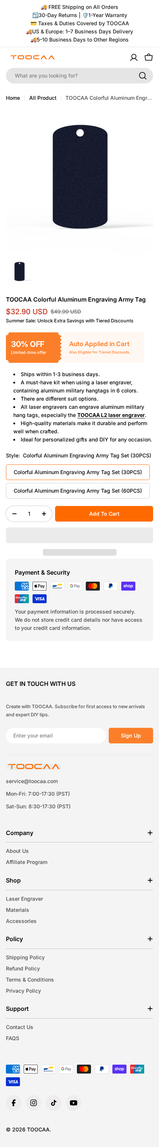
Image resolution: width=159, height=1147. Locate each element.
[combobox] (79, 75)
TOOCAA (38, 1129)
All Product (43, 98)
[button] (79, 535)
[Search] (142, 75)
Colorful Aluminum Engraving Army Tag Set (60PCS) (78, 490)
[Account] (133, 57)
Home (13, 98)
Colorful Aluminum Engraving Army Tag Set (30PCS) (78, 472)
